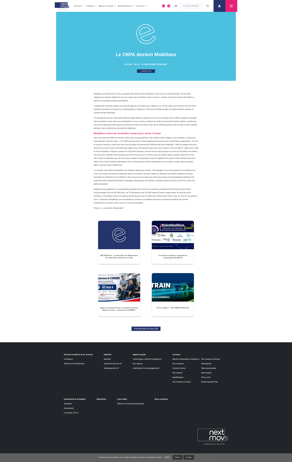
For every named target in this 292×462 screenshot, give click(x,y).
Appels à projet (139, 354)
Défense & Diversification (74, 364)
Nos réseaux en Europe (210, 359)
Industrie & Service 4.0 (113, 364)
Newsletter (101, 399)
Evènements (69, 408)
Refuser (177, 457)
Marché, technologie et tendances (185, 359)
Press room (206, 377)
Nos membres (178, 364)
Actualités (68, 404)
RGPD (167, 457)
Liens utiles (122, 399)
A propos (176, 354)
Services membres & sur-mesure (78, 354)
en (176, 6)
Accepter (189, 457)
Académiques (177, 377)
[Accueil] (62, 6)
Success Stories (179, 368)
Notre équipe (206, 373)
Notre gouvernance (208, 368)
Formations (68, 359)
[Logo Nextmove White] (213, 437)
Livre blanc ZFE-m (71, 413)
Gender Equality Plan (209, 382)
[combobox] (208, 6)
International (206, 364)
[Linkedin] (163, 5)
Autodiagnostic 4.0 (111, 368)
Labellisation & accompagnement (146, 368)
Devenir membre (191, 6)
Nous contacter (161, 399)
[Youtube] (168, 5)
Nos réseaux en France (181, 382)
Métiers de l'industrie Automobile (130, 404)
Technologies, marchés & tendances (147, 359)
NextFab (107, 359)
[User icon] (219, 6)
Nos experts (138, 364)
